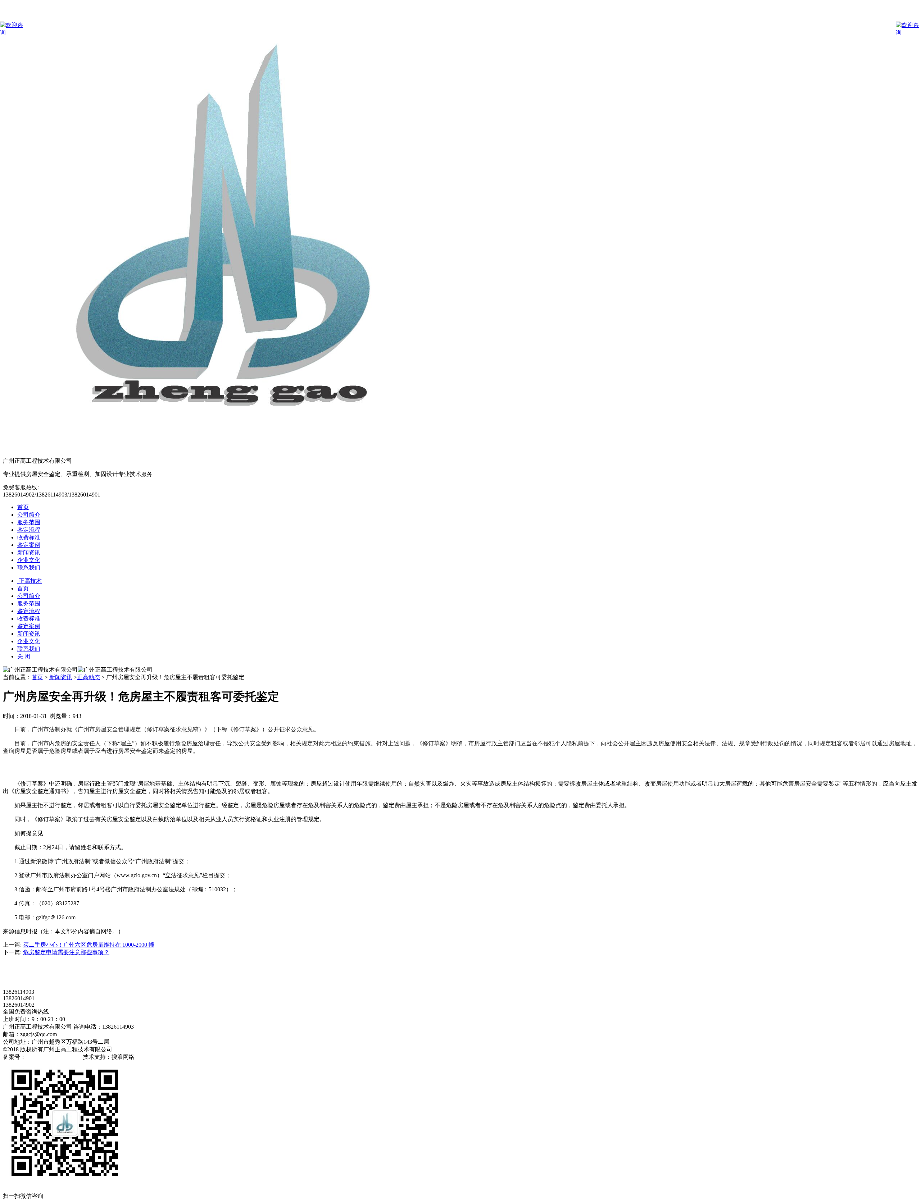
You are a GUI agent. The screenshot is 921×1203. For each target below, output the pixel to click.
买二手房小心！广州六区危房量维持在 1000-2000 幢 (88, 945)
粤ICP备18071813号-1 (53, 1057)
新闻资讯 (28, 552)
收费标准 (28, 537)
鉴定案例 (28, 545)
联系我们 (28, 567)
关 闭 (23, 656)
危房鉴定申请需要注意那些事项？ (66, 952)
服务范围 (28, 522)
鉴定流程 (28, 530)
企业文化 (28, 560)
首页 (23, 507)
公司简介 (28, 515)
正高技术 (29, 581)
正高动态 (88, 677)
